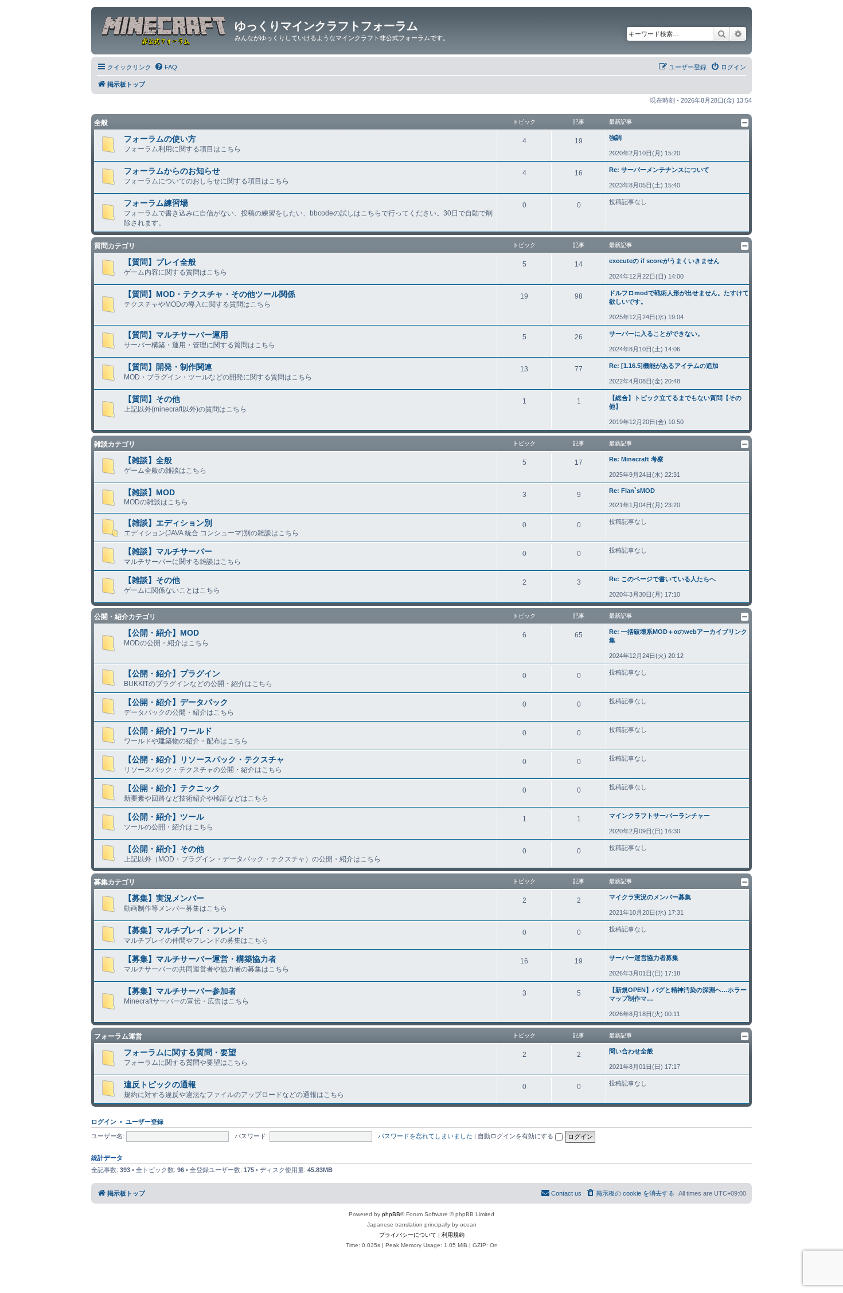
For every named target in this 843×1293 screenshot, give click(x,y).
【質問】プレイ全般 (160, 262)
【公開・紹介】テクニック (172, 788)
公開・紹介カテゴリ (125, 617)
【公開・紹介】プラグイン (172, 673)
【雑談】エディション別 (168, 522)
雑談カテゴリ (114, 444)
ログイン (103, 1121)
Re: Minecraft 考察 (636, 459)
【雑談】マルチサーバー (168, 551)
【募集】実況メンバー (164, 898)
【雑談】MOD (149, 492)
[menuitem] (165, 67)
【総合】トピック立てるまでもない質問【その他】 (675, 402)
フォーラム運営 (118, 1036)
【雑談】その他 (152, 580)
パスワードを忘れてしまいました (425, 1136)
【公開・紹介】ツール (164, 816)
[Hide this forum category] (745, 122)
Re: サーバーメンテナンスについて (659, 169)
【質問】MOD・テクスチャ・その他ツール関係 (209, 294)
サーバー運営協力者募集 (643, 957)
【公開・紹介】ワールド (168, 730)
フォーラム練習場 (156, 202)
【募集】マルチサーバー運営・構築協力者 (200, 958)
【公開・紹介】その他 (164, 848)
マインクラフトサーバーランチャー (659, 815)
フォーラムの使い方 (160, 138)
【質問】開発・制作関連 (168, 366)
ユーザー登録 (144, 1121)
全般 (101, 123)
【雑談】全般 (148, 460)
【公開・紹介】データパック (176, 702)
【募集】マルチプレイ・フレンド (184, 930)
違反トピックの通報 (160, 1084)
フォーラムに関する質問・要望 (180, 1052)
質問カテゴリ (114, 246)
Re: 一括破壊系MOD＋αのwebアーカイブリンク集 (678, 636)
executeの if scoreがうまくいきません (664, 260)
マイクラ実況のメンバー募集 (650, 897)
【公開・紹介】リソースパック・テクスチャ (204, 759)
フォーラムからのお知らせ (172, 170)
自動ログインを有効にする (516, 1136)
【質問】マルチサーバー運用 (176, 334)
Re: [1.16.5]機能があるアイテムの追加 (664, 365)
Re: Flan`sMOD (632, 490)
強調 (615, 137)
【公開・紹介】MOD (161, 632)
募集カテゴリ (114, 882)
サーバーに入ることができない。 (656, 333)
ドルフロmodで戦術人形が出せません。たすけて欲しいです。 (679, 297)
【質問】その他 (152, 398)
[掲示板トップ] (164, 29)
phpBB (391, 1214)
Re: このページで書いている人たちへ (662, 578)
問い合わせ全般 (631, 1051)
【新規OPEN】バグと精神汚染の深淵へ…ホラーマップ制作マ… (678, 994)
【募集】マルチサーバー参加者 (180, 991)
